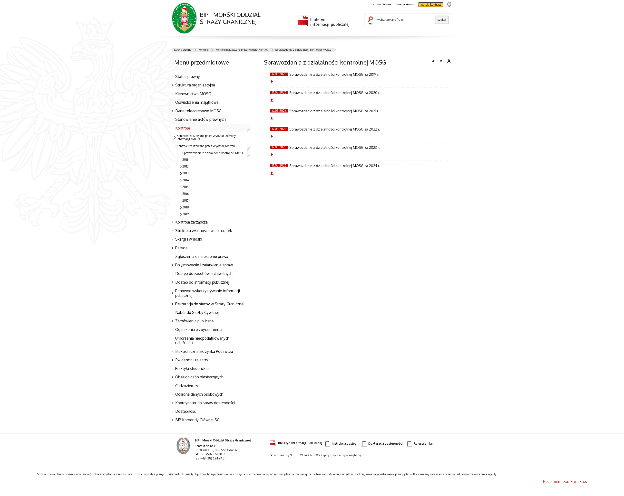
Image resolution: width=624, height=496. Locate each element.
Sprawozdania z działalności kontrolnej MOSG (303, 49)
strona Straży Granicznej (449, 4)
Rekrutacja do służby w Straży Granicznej (209, 303)
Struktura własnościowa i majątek (203, 230)
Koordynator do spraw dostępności (205, 402)
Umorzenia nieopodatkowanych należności (202, 340)
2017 (185, 200)
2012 (185, 166)
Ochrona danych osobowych (199, 394)
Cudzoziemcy (186, 385)
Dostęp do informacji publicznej (202, 282)
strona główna (381, 4)
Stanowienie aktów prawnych (200, 119)
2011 (185, 159)
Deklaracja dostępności (385, 443)
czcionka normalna (432, 60)
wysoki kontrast (431, 4)
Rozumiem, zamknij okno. (565, 481)
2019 (185, 214)
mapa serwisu (406, 4)
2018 (185, 207)
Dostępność (185, 411)
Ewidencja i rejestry (191, 359)
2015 (185, 187)
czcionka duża (448, 61)
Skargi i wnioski (188, 239)
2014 (185, 180)
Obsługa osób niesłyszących (199, 376)
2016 (185, 194)
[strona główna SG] (184, 449)
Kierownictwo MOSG (193, 93)
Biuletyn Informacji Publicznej (300, 442)
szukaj (371, 21)
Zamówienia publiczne (194, 320)
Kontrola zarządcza (191, 222)
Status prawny (187, 76)
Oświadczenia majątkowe (197, 102)
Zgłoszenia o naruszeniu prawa (201, 256)
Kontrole (203, 49)
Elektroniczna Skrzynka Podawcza (204, 351)
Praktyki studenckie (192, 368)
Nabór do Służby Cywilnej (197, 312)
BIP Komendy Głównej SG (197, 419)
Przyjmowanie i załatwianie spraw (204, 264)
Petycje (181, 247)
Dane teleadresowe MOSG (198, 110)
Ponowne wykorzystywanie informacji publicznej (207, 293)
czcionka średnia (440, 61)
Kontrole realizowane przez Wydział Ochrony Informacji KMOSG (206, 137)
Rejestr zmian (424, 443)
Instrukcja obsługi (344, 443)
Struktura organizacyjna (195, 85)
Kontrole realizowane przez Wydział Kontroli (242, 49)
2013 (185, 173)
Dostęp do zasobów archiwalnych (204, 273)
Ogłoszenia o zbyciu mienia (198, 329)
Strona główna (182, 49)
